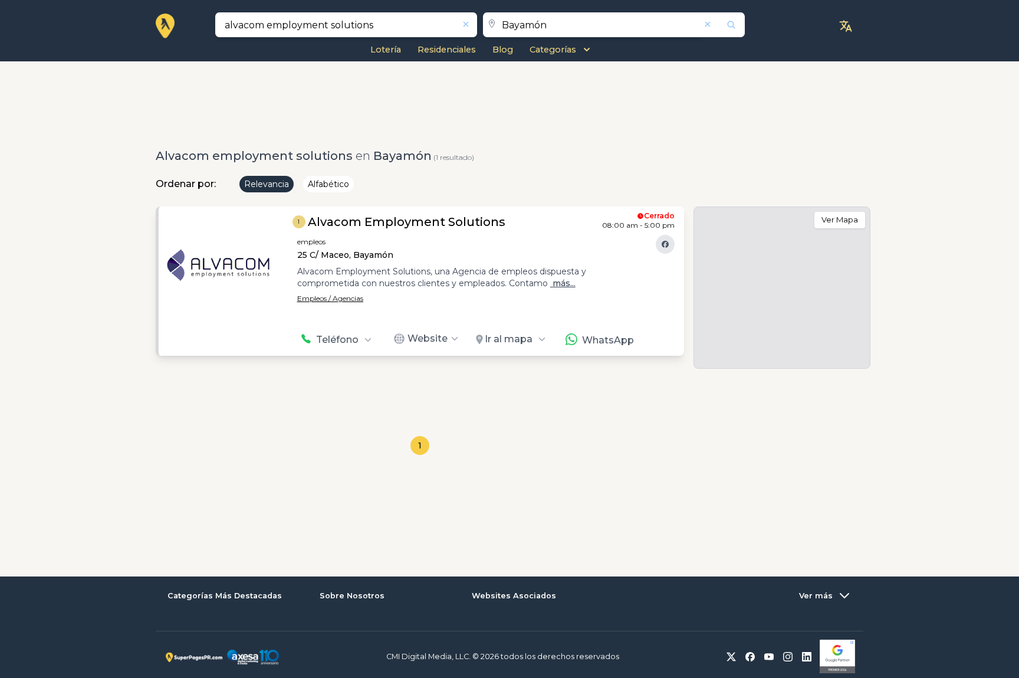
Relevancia (266, 184)
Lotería (385, 49)
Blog (502, 49)
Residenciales (447, 49)
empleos (311, 241)
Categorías (553, 49)
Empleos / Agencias (330, 298)
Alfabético (328, 184)
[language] (846, 26)
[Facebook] (665, 244)
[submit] (723, 25)
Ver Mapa (839, 219)
